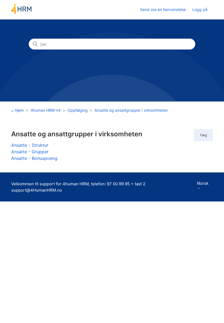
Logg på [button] (199, 9)
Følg (203, 135)
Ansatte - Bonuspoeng (34, 158)
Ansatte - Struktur (29, 145)
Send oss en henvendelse (163, 9)
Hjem (19, 110)
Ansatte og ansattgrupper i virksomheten (131, 110)
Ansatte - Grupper (30, 151)
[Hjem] (21, 12)
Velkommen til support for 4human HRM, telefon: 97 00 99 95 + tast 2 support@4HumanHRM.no (78, 187)
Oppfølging (77, 110)
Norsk (202, 183)
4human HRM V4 (46, 110)
